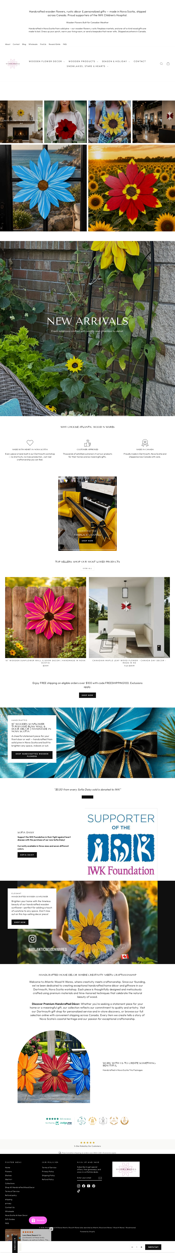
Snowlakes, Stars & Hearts (86, 66)
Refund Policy (48, 1179)
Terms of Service (12, 1191)
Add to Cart (153, 1247)
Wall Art (8, 1179)
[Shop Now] (87, 514)
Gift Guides (10, 1219)
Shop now (87, 695)
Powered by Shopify (87, 1231)
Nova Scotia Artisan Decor (16, 1215)
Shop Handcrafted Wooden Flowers (32, 755)
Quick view (45, 655)
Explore (87, 339)
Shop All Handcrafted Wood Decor (20, 1187)
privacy (8, 1203)
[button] (51, 1229)
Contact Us (9, 1207)
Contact (16, 44)
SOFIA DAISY (27, 855)
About (7, 44)
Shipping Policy (48, 1175)
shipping (8, 1199)
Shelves (8, 1175)
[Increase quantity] (141, 1247)
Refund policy (11, 1195)
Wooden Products (82, 61)
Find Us (43, 44)
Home (7, 1167)
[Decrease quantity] (132, 1247)
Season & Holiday (115, 61)
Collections (9, 1183)
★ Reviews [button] (15, 1244)
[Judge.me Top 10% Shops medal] (124, 1121)
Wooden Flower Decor (46, 61)
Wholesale (33, 44)
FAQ (65, 44)
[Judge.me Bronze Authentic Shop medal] (114, 1121)
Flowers (8, 1171)
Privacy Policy (48, 1171)
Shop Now (20, 922)
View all (87, 568)
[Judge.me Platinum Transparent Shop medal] (82, 1121)
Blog (24, 44)
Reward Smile (54, 44)
